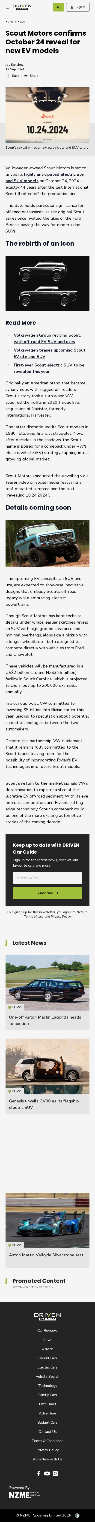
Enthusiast (47, 1404)
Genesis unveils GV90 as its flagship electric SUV (47, 1076)
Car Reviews (47, 1330)
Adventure (47, 1413)
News (21, 21)
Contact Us (48, 1431)
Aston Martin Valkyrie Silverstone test (46, 1255)
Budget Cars (47, 1422)
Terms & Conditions (47, 1440)
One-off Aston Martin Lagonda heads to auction (47, 992)
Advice (47, 1349)
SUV (69, 578)
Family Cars (47, 1394)
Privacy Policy (61, 916)
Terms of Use (34, 916)
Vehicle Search (47, 1376)
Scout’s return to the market (34, 783)
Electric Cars (47, 1367)
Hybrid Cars (47, 1358)
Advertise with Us (47, 1459)
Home (9, 21)
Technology (47, 1385)
